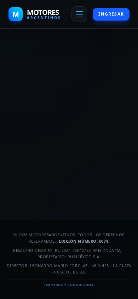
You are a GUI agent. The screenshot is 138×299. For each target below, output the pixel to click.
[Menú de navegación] (79, 14)
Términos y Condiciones (69, 284)
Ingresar (111, 14)
